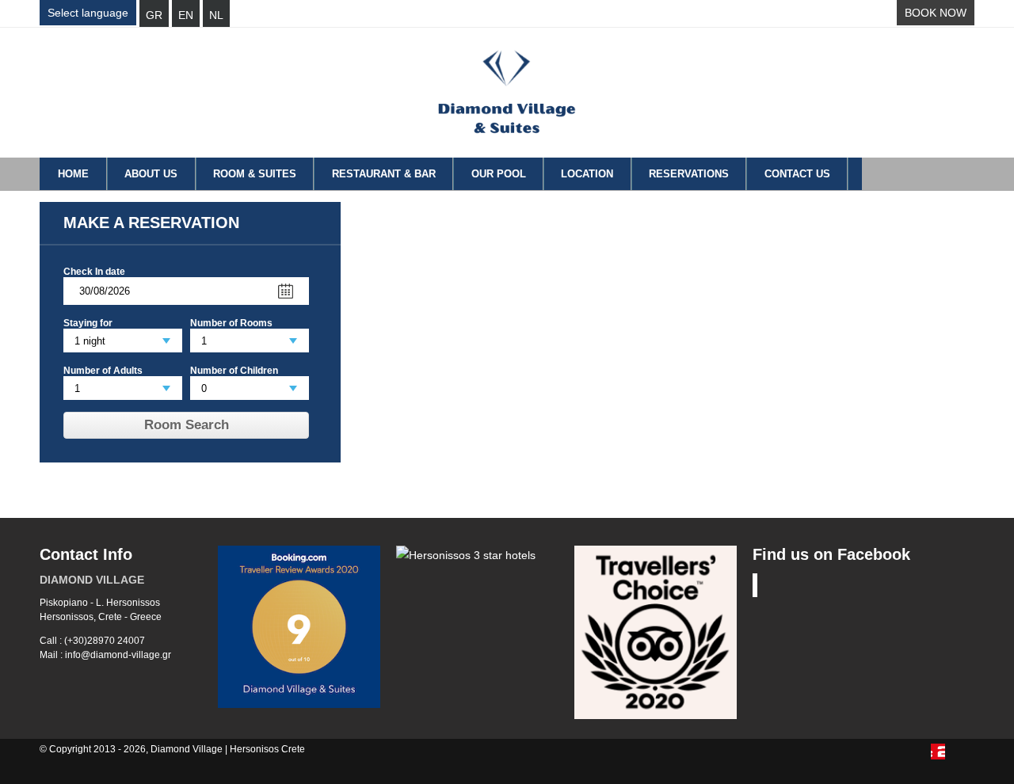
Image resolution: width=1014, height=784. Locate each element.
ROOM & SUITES (254, 174)
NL (216, 15)
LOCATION (587, 174)
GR (154, 15)
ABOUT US (150, 174)
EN (185, 15)
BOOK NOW (935, 12)
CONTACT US (797, 174)
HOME (73, 174)
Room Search (186, 424)
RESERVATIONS (689, 174)
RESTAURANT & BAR (384, 174)
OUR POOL (498, 174)
